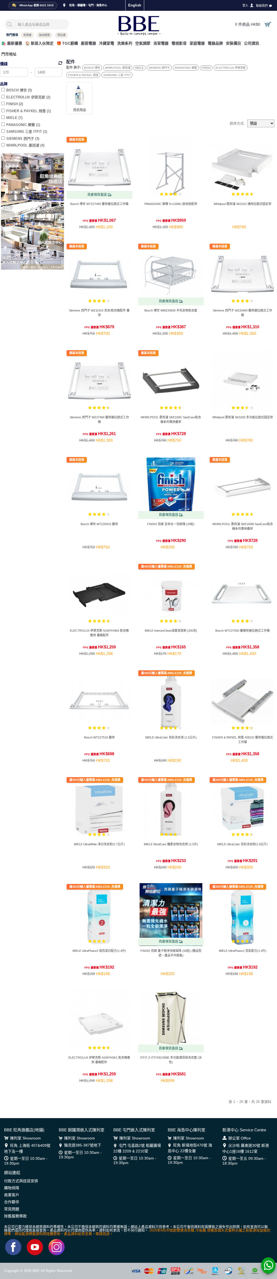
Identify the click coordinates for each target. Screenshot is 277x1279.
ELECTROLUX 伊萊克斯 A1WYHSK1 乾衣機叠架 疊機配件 (99, 1060)
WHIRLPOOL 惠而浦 (117, 67)
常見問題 (11, 1209)
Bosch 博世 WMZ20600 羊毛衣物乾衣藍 (170, 310)
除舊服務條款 (15, 1216)
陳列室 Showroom (25, 1138)
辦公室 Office (239, 1138)
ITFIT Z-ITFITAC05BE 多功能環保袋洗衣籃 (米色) (171, 1060)
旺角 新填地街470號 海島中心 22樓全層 (190, 1148)
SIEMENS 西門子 (159, 67)
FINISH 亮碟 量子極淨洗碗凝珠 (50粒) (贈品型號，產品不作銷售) (171, 953)
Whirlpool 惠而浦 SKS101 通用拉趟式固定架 (242, 204)
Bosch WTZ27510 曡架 (99, 737)
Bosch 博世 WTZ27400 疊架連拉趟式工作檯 (99, 204)
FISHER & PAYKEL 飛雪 (83, 75)
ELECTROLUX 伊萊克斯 (231, 67)
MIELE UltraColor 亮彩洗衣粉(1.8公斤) (242, 844)
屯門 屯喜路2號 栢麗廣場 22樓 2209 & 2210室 (137, 1148)
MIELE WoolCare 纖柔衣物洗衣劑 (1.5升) (171, 844)
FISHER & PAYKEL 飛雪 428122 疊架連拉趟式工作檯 (242, 740)
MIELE (139, 67)
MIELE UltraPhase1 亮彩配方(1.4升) (242, 950)
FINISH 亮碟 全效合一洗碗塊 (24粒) (170, 524)
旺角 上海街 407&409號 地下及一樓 (27, 1148)
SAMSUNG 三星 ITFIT (117, 75)
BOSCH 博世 (92, 67)
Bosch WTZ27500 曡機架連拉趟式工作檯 (242, 630)
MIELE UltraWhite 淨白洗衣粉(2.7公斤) (99, 844)
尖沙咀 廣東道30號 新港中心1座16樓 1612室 (245, 1148)
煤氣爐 (61, 35)
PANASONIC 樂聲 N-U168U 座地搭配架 (170, 204)
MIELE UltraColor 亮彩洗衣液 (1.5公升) (171, 737)
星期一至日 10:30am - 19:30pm (26, 1160)
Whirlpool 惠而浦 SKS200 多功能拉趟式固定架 (242, 417)
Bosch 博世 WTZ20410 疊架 (99, 524)
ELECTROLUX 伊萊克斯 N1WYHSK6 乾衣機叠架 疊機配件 (99, 633)
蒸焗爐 (27, 35)
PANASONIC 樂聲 (186, 67)
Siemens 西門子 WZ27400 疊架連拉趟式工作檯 (99, 419)
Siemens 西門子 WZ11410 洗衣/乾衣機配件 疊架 (99, 313)
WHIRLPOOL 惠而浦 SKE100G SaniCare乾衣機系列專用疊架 (171, 419)
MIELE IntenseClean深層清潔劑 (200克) (171, 630)
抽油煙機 (44, 35)
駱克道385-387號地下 (82, 1145)
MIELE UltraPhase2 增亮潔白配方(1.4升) (99, 950)
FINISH (206, 67)
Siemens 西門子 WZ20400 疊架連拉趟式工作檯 (242, 313)
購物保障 (11, 1188)
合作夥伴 (11, 1202)
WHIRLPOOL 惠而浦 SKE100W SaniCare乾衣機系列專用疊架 (242, 526)
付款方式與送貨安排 (21, 1181)
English (134, 5)
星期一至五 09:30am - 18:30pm (244, 1160)
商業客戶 (11, 1195)
